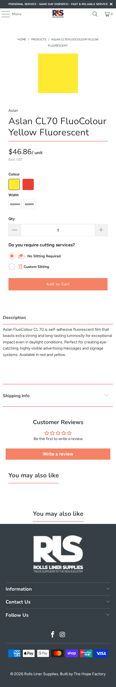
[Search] (95, 14)
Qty (11, 219)
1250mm (15, 204)
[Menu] (2, 14)
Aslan (13, 110)
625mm (29, 204)
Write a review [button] (58, 454)
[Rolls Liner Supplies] (58, 14)
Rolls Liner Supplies (41, 674)
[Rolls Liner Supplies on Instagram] (62, 635)
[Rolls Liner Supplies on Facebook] (53, 635)
